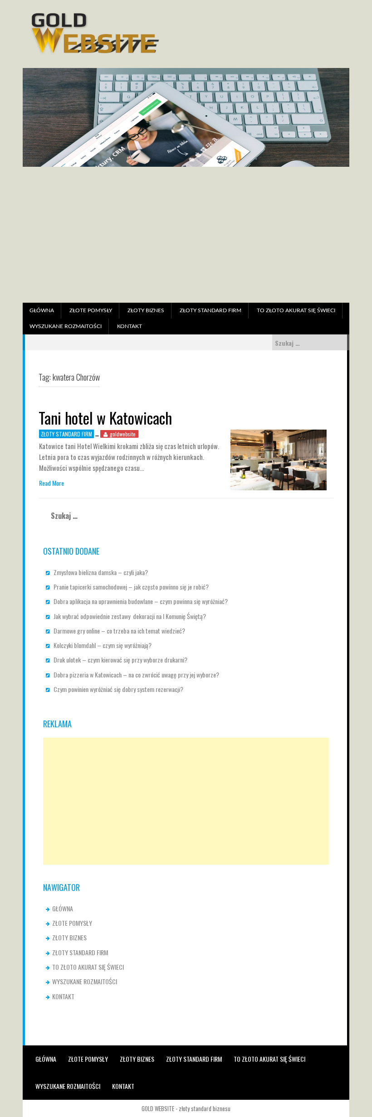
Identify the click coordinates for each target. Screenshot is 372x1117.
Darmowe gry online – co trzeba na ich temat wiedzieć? (119, 630)
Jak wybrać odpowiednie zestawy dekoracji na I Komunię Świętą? (130, 616)
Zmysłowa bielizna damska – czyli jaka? (101, 572)
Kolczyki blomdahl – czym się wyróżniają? (103, 645)
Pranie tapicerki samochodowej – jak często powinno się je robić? (131, 586)
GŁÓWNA (41, 310)
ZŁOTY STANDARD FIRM (210, 310)
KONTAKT (129, 326)
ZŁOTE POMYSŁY (90, 310)
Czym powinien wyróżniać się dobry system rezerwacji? (118, 689)
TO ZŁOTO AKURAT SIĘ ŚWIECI (296, 310)
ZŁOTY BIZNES (145, 310)
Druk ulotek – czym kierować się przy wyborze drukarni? (120, 659)
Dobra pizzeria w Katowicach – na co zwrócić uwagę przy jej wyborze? (136, 674)
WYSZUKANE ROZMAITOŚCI (65, 326)
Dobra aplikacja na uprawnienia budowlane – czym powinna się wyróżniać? (141, 601)
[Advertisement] (186, 234)
